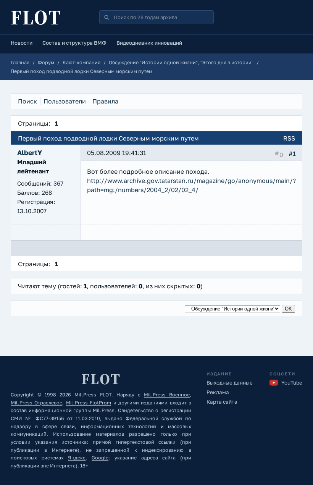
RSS (289, 138)
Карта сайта (222, 402)
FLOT (36, 17)
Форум (46, 62)
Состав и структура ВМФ (74, 43)
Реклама (218, 392)
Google (100, 458)
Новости (21, 43)
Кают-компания (81, 62)
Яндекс (77, 458)
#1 (292, 153)
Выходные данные (230, 383)
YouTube (291, 383)
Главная (20, 62)
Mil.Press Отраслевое (36, 403)
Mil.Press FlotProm (88, 403)
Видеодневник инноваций (149, 43)
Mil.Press (104, 410)
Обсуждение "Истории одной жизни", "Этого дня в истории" (181, 62)
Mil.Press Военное (167, 395)
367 (58, 183)
